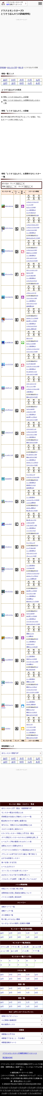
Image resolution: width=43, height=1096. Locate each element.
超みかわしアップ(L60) (32, 601)
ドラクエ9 (34, 1090)
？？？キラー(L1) (31, 530)
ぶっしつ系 (4, 951)
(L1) (32, 235)
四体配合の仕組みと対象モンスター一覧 (16, 817)
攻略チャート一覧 (8, 907)
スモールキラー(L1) (31, 258)
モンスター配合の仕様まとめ (12, 812)
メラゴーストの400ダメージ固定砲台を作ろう (18, 850)
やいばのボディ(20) (31, 454)
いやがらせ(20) (30, 522)
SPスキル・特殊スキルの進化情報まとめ (16, 825)
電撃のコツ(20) (30, 681)
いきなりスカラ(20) (31, 432)
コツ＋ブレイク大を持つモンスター (14, 871)
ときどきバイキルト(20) (32, 477)
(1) (31, 247)
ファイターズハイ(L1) (32, 621)
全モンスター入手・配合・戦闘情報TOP (16, 808)
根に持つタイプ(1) (31, 520)
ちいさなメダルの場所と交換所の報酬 (15, 923)
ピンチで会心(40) (31, 275)
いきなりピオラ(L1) (31, 326)
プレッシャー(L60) (31, 556)
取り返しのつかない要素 (10, 919)
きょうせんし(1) (30, 474)
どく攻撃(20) (29, 636)
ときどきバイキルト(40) (32, 366)
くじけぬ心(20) (30, 568)
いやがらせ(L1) (30, 644)
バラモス (7, 728)
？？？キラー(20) (31, 727)
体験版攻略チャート (8, 1042)
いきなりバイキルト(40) (32, 389)
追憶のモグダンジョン (9, 1016)
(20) (32, 295)
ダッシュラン (9, 274)
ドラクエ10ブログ (35, 1093)
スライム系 (4, 947)
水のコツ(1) (29, 338)
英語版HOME (8, 1058)
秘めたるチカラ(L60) (32, 397)
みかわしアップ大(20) (32, 318)
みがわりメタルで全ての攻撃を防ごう (15, 875)
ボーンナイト (9, 501)
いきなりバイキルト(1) (32, 202)
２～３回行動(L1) (31, 528)
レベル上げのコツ (8, 867)
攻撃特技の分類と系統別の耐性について (16, 893)
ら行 (30, 83)
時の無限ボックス (8, 1024)
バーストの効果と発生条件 (11, 897)
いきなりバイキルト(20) (32, 227)
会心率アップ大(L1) (31, 417)
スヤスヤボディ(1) (31, 429)
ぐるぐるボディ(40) (31, 525)
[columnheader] (7, 192)
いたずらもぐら (7, 411)
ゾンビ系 (25, 951)
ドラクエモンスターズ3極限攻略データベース (20, 1053)
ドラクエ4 (31, 1087)
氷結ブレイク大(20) (31, 659)
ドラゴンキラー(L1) (31, 689)
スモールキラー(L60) (32, 374)
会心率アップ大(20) (31, 591)
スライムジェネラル (7, 706)
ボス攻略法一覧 (7, 915)
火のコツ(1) (29, 724)
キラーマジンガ (7, 229)
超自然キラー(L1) (31, 485)
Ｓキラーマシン (7, 683)
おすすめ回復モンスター (10, 858)
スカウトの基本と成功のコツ (12, 829)
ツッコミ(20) (29, 204)
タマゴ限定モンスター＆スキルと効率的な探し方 (19, 837)
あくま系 (14, 951)
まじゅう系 (37, 947)
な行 (38, 80)
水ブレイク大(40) (31, 343)
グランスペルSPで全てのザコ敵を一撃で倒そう (19, 854)
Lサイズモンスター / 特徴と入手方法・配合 (17, 833)
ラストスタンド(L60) (32, 351)
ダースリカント (7, 593)
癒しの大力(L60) (30, 669)
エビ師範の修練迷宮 (8, 1020)
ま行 (13, 83)
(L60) (32, 215)
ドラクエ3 (22, 1087)
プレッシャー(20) (31, 386)
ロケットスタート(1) (31, 270)
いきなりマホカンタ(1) (32, 224)
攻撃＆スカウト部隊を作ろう (12, 846)
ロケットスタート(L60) (32, 692)
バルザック (8, 387)
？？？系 (36, 951)
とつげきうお (9, 342)
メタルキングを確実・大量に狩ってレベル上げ (19, 879)
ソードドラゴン (7, 365)
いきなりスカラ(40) (31, 230)
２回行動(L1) (29, 391)
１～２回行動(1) (30, 497)
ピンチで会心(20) (31, 363)
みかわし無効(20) (31, 704)
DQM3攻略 (3, 67)
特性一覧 (20, 67)
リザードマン (9, 615)
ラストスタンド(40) (31, 298)
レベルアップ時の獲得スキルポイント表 (16, 842)
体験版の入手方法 (8, 1034)
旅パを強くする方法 (8, 862)
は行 (5, 83)
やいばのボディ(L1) (31, 371)
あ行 (5, 80)
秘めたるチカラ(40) (31, 457)
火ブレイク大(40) (31, 207)
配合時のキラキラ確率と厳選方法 (14, 821)
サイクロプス (9, 297)
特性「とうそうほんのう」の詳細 (15, 97)
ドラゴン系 (15, 947)
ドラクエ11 (12, 1093)
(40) (32, 480)
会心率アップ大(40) (31, 321)
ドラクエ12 (22, 1093)
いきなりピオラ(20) (31, 250)
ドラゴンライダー (7, 570)
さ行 (21, 80)
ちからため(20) (30, 409)
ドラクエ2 (13, 1087)
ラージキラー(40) (31, 593)
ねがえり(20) (29, 273)
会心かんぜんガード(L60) (33, 238)
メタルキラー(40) (31, 411)
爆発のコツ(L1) (30, 709)
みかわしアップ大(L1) (32, 462)
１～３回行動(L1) (31, 210)
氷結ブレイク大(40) (31, 252)
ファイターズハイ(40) (32, 661)
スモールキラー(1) (31, 383)
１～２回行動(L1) (31, 232)
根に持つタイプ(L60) (32, 510)
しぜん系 (25, 947)
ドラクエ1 (4, 1087)
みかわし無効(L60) (31, 329)
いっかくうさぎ (7, 456)
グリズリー (8, 546)
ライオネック (9, 637)
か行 (13, 80)
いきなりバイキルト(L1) (32, 349)
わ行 (38, 83)
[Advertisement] (21, 42)
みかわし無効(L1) (31, 508)
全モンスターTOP (12, 67)
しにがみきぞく (7, 661)
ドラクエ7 (16, 1090)
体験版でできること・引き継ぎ (13, 1038)
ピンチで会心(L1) (31, 212)
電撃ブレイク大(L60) (32, 647)
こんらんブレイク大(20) (32, 500)
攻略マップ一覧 (7, 911)
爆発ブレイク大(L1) (31, 687)
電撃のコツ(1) (30, 633)
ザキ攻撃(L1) (29, 598)
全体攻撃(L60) (30, 306)
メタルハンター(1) (31, 293)
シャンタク (8, 524)
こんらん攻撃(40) (31, 502)
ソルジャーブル (7, 434)
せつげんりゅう (7, 252)
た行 (30, 80)
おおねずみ (8, 478)
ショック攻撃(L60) (31, 578)
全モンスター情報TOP (10, 753)
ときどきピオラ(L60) (32, 260)
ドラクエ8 (25, 1090)
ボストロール (9, 206)
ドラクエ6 (7, 1090)
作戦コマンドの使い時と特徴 (12, 889)
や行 (21, 83)
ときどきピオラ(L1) (31, 280)
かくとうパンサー (7, 320)
